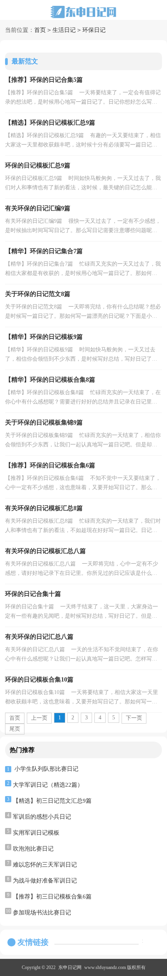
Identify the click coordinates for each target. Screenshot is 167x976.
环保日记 (94, 30)
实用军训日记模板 (36, 833)
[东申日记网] (83, 12)
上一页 (39, 718)
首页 (40, 30)
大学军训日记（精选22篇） (48, 785)
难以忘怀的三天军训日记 (45, 864)
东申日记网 (70, 967)
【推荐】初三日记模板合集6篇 (52, 896)
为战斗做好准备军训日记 (45, 880)
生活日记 (64, 30)
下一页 (134, 718)
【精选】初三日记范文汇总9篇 (52, 801)
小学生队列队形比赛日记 (46, 769)
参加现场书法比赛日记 (42, 912)
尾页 (14, 729)
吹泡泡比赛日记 (33, 849)
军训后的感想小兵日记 (42, 817)
